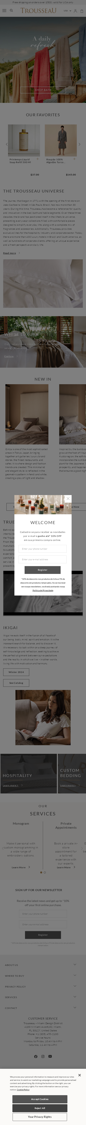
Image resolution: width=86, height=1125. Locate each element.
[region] (43, 1097)
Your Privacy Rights (39, 1116)
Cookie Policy (23, 1089)
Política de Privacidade (43, 590)
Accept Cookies (39, 1099)
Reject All (40, 1108)
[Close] (79, 1075)
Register (43, 569)
